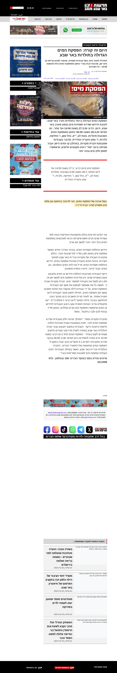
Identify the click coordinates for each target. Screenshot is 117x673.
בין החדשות (83, 19)
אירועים (38, 19)
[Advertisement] (70, 381)
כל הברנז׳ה (70, 19)
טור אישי (48, 19)
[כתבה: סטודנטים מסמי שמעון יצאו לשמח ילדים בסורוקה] (90, 605)
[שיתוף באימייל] (60, 79)
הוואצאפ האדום (46, 8)
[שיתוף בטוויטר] (70, 79)
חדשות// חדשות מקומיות (94, 45)
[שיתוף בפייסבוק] (81, 79)
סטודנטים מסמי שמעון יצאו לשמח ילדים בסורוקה (59, 603)
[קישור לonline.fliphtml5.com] (75, 403)
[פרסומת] (83, 30)
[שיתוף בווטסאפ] (93, 79)
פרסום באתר (60, 8)
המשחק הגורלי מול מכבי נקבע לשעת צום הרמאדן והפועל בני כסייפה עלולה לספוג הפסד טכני (59, 630)
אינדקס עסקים (73, 8)
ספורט (95, 19)
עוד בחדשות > (30, 131)
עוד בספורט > (30, 83)
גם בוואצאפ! (31, 667)
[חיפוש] (11, 8)
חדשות (104, 19)
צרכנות (58, 19)
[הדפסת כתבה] (48, 78)
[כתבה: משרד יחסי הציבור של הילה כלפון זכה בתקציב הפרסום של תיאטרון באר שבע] (90, 582)
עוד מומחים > (30, 180)
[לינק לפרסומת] (25, 47)
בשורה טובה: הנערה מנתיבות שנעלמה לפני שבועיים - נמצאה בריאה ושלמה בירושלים (59, 557)
